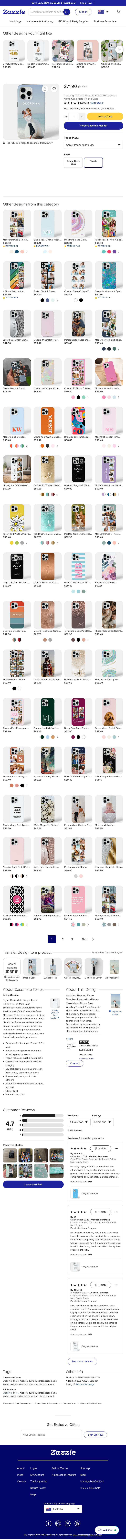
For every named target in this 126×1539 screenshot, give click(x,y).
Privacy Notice (95, 1535)
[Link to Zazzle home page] (15, 12)
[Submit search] (67, 12)
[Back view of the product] (31, 112)
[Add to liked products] (54, 89)
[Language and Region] (103, 12)
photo (16, 1392)
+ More (69, 1038)
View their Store (86, 1058)
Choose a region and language (59, 1503)
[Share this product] (45, 89)
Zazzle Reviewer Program (83, 1228)
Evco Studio (97, 102)
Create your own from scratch (55, 1014)
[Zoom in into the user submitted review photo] (10, 1155)
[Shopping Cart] (118, 11)
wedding (7, 1392)
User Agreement (80, 1535)
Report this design (115, 1012)
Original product (90, 1193)
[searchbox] (49, 12)
